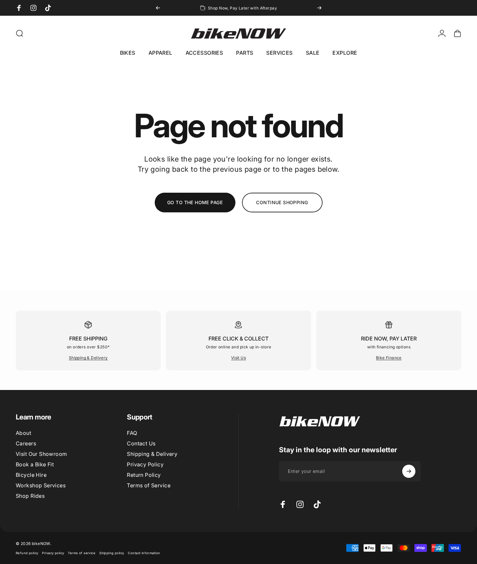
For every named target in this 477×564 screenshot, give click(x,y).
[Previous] (158, 8)
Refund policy (27, 553)
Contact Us (141, 443)
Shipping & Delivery (88, 357)
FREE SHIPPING (88, 338)
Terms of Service (148, 485)
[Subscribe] (408, 471)
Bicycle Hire (31, 475)
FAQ (132, 433)
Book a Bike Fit (35, 464)
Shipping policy (111, 553)
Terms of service (81, 553)
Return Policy (144, 475)
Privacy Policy (145, 464)
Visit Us (238, 357)
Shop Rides (30, 496)
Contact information (144, 553)
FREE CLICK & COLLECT (238, 338)
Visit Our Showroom (41, 454)
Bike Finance (389, 357)
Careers (26, 443)
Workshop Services (41, 485)
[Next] (319, 8)
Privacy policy (53, 553)
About (23, 433)
